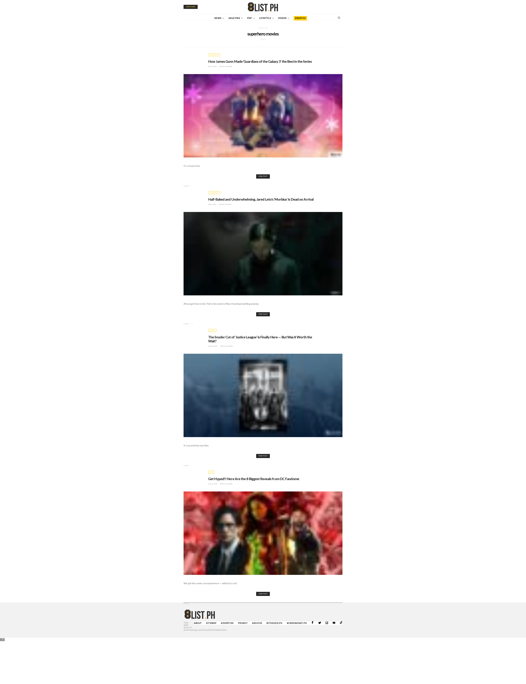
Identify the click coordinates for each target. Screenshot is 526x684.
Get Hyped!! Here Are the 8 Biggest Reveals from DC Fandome (253, 479)
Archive (257, 623)
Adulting (234, 18)
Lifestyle (265, 18)
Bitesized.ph (274, 623)
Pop (249, 18)
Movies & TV (214, 55)
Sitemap (211, 623)
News (217, 18)
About (198, 623)
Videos (282, 18)
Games (212, 330)
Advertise (227, 623)
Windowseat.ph (297, 623)
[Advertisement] (263, 661)
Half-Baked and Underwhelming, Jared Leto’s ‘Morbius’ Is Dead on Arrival (261, 199)
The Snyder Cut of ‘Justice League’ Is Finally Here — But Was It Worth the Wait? (260, 339)
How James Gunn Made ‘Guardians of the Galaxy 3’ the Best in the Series (260, 61)
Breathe (300, 18)
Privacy (243, 623)
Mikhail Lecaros (225, 66)
